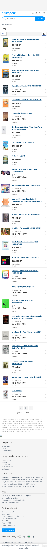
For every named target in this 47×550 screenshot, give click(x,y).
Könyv (24, 537)
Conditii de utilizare (26, 542)
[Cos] (40, 13)
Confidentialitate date (9, 542)
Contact (4, 448)
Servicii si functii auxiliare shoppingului (16, 496)
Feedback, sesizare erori (10, 502)
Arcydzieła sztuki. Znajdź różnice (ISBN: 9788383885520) (22, 482)
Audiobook (5, 469)
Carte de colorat (7, 467)
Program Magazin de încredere (13, 516)
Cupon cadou (6, 460)
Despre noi (6, 446)
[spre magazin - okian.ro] (6, 58)
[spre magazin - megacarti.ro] (6, 42)
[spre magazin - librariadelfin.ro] (6, 130)
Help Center (6, 514)
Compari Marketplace (9, 518)
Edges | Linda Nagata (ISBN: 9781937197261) (18, 484)
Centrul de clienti (8, 512)
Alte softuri (6, 465)
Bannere (5, 521)
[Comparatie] (36, 13)
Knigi (32, 537)
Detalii (14, 50)
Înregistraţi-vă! (8, 530)
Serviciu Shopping (8, 525)
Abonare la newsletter (10, 498)
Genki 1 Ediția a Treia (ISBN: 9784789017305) (18, 486)
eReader (5, 462)
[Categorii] (32, 13)
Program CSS (6, 523)
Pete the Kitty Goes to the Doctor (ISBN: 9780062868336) (22, 480)
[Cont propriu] (44, 13)
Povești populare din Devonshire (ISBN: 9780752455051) (22, 477)
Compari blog (6, 451)
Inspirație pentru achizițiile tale (13, 500)
